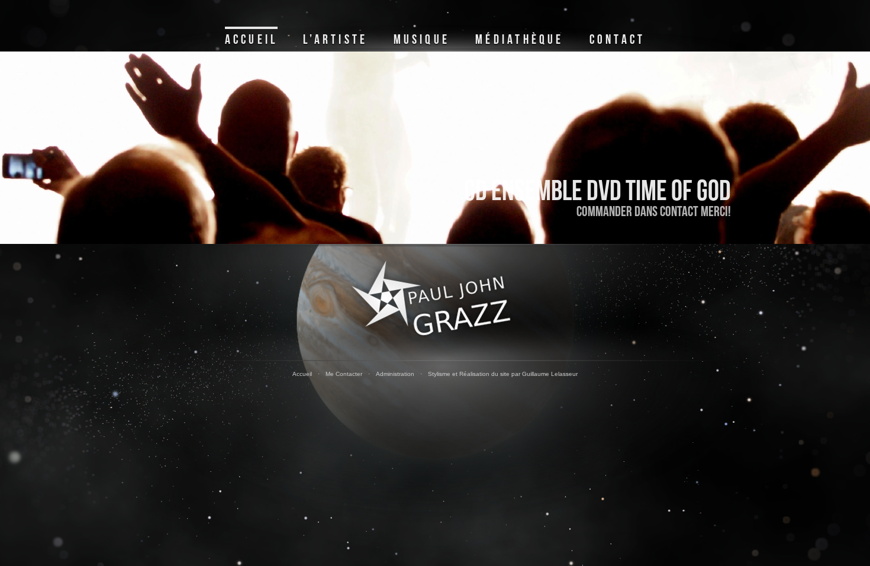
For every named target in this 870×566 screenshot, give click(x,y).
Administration (395, 374)
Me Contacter (344, 374)
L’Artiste (335, 40)
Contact (617, 40)
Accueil (251, 40)
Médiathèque (519, 40)
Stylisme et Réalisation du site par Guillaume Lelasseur (503, 374)
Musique (422, 40)
